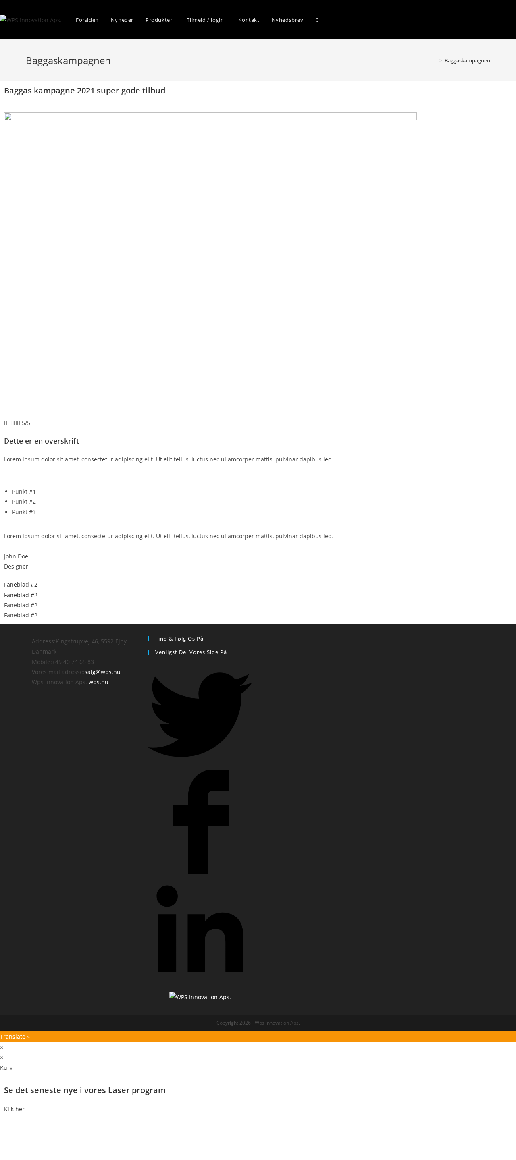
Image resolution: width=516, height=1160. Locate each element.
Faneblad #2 (20, 584)
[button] (14, 1109)
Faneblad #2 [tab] (20, 605)
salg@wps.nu (103, 672)
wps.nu (98, 682)
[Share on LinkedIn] (200, 978)
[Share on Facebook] (200, 871)
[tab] (258, 584)
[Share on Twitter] (200, 764)
